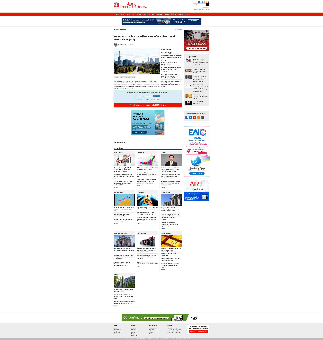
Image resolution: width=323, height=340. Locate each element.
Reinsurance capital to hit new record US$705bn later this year (124, 209)
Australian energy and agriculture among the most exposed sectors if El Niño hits (124, 256)
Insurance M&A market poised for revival (145, 213)
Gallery (151, 332)
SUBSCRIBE (157, 105)
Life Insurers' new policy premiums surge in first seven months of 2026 (123, 183)
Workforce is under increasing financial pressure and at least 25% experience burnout (171, 55)
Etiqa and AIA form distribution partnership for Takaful (170, 265)
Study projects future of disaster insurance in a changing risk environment (171, 69)
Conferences (146, 14)
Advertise (166, 14)
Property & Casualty (125, 77)
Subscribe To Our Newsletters (198, 331)
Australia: (164, 61)
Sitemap (207, 9)
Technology (142, 233)
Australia (116, 77)
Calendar (159, 14)
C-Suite (116, 274)
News (128, 14)
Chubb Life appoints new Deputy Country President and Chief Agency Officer (170, 169)
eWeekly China (134, 331)
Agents (133, 332)
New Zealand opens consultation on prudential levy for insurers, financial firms (147, 219)
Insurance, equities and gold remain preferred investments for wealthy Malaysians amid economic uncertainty (171, 252)
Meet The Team (117, 329)
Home (117, 14)
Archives (138, 14)
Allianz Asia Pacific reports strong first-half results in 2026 (147, 168)
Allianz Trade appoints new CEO (198, 102)
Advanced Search (205, 7)
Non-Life (123, 29)
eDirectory (173, 14)
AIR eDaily (133, 328)
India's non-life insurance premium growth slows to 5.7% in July (147, 174)
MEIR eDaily (134, 329)
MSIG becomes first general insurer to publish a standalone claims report (146, 181)
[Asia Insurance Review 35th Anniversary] (130, 5)
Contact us (116, 334)
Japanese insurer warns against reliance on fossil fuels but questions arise (146, 250)
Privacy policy (117, 331)
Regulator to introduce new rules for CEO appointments (169, 224)
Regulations (166, 192)
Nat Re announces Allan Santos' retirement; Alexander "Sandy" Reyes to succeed (170, 183)
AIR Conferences (153, 328)
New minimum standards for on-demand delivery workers (169, 62)
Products (180, 14)
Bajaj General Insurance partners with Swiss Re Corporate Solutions (124, 250)
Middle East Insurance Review (174, 329)
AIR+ (133, 14)
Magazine (122, 14)
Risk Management (120, 233)
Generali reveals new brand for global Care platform (170, 259)
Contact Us (187, 14)
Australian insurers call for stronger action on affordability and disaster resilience (123, 263)
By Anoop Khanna (122, 44)
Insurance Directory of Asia (173, 331)
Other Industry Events (154, 331)
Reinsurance (118, 192)
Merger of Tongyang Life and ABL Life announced (147, 208)
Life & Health (118, 153)
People (164, 153)
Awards (153, 14)
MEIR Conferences (153, 329)
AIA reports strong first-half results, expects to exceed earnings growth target (122, 169)
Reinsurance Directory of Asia (174, 332)
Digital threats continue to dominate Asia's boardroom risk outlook (123, 296)
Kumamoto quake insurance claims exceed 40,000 (199, 71)
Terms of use (117, 332)
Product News (166, 233)
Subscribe (196, 9)
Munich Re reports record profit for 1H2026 (123, 290)
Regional (141, 192)
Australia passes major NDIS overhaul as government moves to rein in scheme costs (170, 208)
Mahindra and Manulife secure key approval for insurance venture (124, 302)
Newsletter (201, 9)
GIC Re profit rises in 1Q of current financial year (123, 215)
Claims (133, 77)
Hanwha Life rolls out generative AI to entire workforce (146, 256)
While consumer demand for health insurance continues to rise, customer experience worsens (200, 62)
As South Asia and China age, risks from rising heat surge (200, 96)
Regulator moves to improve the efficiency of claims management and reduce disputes (170, 216)
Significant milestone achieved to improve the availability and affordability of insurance (171, 83)
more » (116, 187)
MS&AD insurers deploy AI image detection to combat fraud (147, 262)
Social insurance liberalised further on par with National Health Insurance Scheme (199, 78)
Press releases (134, 335)
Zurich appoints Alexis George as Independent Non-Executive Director (170, 176)
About (115, 328)
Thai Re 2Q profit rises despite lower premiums (123, 220)
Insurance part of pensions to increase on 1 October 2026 (124, 176)
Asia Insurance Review (172, 328)
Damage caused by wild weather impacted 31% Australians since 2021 (170, 76)
